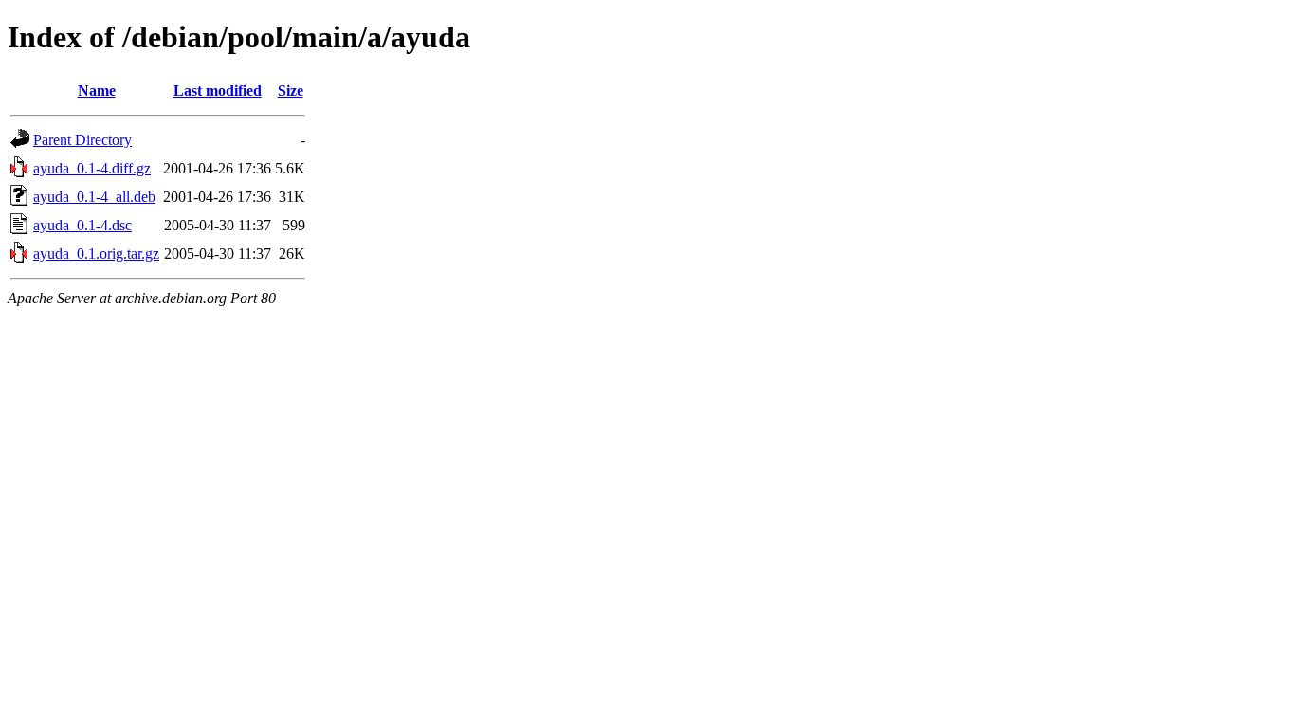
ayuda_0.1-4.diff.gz (92, 168)
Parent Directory (82, 140)
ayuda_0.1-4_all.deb (94, 197)
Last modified (217, 90)
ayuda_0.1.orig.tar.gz (96, 254)
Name (97, 90)
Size (290, 90)
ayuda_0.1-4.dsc (82, 225)
